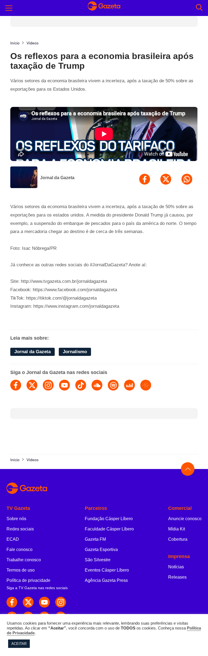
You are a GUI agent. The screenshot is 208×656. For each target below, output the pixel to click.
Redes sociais (20, 529)
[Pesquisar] (199, 8)
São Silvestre (97, 559)
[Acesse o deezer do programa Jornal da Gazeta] (129, 385)
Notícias (176, 567)
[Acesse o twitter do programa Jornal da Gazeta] (32, 385)
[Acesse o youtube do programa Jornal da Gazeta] (64, 385)
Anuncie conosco (185, 518)
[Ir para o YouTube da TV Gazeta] (44, 602)
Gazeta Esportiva (101, 549)
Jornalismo (75, 351)
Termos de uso (20, 570)
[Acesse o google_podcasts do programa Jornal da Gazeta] (145, 385)
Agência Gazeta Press (106, 580)
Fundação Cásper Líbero (109, 518)
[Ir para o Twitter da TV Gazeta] (28, 602)
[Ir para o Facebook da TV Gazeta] (11, 602)
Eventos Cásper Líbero (107, 570)
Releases (177, 577)
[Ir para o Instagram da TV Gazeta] (60, 602)
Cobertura (177, 539)
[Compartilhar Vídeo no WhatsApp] (186, 179)
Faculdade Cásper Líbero (109, 529)
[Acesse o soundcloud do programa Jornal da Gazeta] (97, 385)
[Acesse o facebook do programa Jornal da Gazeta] (15, 385)
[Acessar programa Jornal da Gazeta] (23, 177)
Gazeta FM (95, 539)
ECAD (12, 539)
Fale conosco (19, 549)
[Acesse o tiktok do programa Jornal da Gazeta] (80, 385)
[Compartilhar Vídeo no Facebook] (144, 179)
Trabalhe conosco (23, 559)
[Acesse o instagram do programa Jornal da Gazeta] (48, 385)
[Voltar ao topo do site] (187, 469)
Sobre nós (16, 518)
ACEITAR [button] (19, 644)
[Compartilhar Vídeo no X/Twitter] (165, 179)
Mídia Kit (176, 529)
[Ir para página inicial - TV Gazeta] (104, 8)
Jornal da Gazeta (57, 177)
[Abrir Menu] (8, 8)
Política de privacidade (28, 580)
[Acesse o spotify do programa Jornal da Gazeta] (113, 385)
